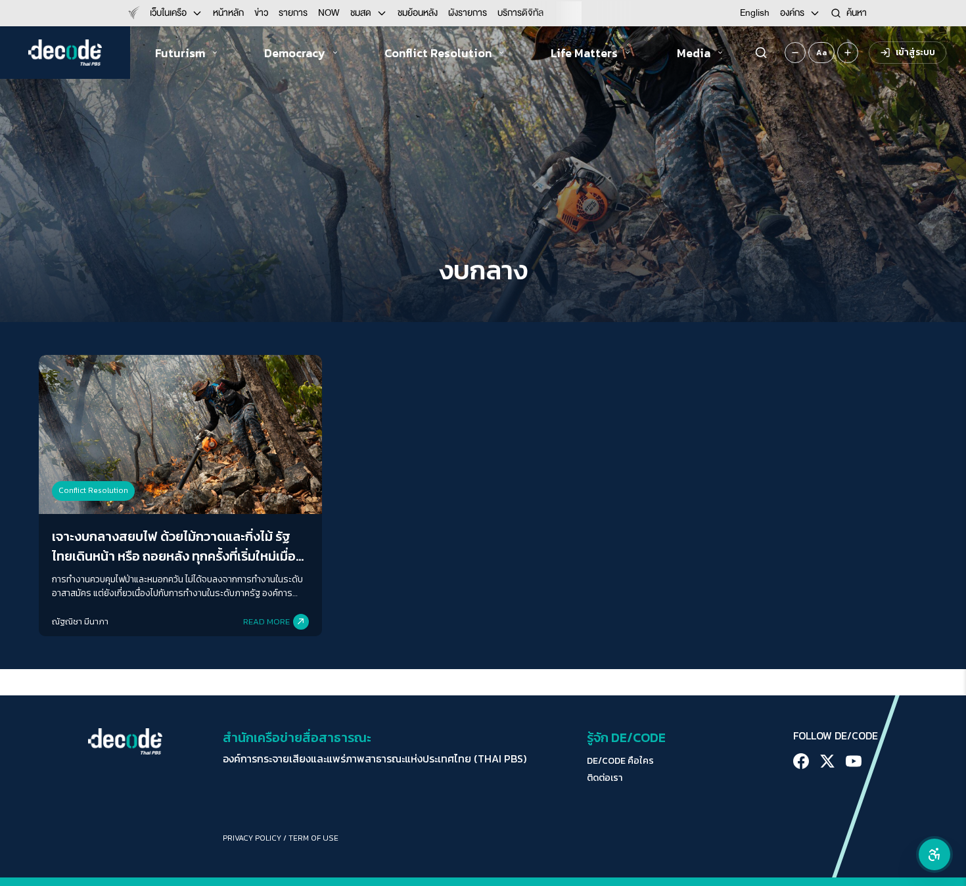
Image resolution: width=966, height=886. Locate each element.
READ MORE (266, 621)
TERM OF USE (313, 838)
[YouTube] (854, 761)
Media (693, 53)
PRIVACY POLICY (252, 838)
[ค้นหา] (761, 52)
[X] (827, 761)
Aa (821, 52)
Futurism (180, 53)
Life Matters (584, 53)
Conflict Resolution (438, 53)
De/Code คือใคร (620, 761)
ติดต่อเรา (604, 778)
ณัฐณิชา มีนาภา (80, 621)
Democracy (294, 53)
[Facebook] (801, 761)
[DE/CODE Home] (65, 52)
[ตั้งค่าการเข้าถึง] (934, 854)
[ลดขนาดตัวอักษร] (795, 52)
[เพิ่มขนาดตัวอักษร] (847, 52)
